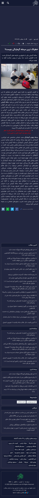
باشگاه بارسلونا (8, 456)
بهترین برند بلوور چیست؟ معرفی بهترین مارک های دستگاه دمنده (20, 420)
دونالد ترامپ (23, 443)
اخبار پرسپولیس (31, 402)
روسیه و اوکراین (13, 459)
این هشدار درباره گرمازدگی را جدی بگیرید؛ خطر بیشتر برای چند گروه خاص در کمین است (17, 131)
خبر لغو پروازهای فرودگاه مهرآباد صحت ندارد (22, 249)
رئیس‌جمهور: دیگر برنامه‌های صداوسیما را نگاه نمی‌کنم (19, 344)
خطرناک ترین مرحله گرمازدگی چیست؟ (21, 49)
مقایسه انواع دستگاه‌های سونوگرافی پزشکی (22, 425)
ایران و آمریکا (32, 443)
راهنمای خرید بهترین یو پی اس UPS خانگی (22, 416)
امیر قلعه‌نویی (32, 459)
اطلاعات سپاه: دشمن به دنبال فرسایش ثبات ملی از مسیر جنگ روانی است (20, 296)
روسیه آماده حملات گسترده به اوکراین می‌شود (21, 274)
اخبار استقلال (21, 402)
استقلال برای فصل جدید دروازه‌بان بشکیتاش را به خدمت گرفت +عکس (18, 312)
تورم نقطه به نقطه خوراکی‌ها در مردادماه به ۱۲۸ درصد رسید (19, 390)
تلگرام (15, 482)
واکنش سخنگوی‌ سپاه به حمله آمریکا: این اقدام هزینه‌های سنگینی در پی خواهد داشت (21, 259)
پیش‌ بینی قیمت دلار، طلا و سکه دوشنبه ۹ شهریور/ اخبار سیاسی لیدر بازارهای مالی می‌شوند (20, 287)
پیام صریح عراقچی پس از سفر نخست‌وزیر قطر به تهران (19, 377)
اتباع (11, 453)
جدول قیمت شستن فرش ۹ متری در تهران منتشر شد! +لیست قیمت (19, 429)
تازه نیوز (19, 3)
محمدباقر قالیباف (19, 446)
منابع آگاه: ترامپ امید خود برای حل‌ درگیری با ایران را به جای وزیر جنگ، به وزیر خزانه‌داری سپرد (19, 382)
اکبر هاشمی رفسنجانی (20, 456)
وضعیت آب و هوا (31, 453)
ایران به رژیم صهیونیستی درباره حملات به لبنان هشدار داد (19, 318)
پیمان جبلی (23, 459)
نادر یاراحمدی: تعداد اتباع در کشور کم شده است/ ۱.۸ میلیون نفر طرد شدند (19, 282)
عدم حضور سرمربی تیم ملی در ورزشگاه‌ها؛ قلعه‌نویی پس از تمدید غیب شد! (19, 254)
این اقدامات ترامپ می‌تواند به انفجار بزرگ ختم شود (20, 386)
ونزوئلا (26, 462)
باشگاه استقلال (32, 456)
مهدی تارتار (33, 462)
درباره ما (27, 482)
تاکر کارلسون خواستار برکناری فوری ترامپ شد (22, 278)
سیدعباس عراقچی (31, 450)
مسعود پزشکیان (12, 462)
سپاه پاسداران (32, 465)
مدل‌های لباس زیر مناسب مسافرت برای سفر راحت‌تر (19, 412)
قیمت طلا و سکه (19, 450)
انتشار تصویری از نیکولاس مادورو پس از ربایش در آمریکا (18, 292)
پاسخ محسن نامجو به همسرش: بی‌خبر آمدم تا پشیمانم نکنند (21, 302)
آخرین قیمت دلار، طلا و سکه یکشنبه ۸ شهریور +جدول (19, 322)
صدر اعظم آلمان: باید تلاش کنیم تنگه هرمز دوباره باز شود (19, 270)
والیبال (20, 462)
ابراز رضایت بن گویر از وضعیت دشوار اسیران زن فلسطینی (21, 307)
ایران (30, 39)
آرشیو (20, 482)
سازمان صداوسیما (19, 453)
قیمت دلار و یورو (13, 443)
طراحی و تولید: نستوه (18, 493)
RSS (10, 482)
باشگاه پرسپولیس (31, 446)
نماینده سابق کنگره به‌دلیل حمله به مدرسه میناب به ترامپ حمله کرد (20, 265)
